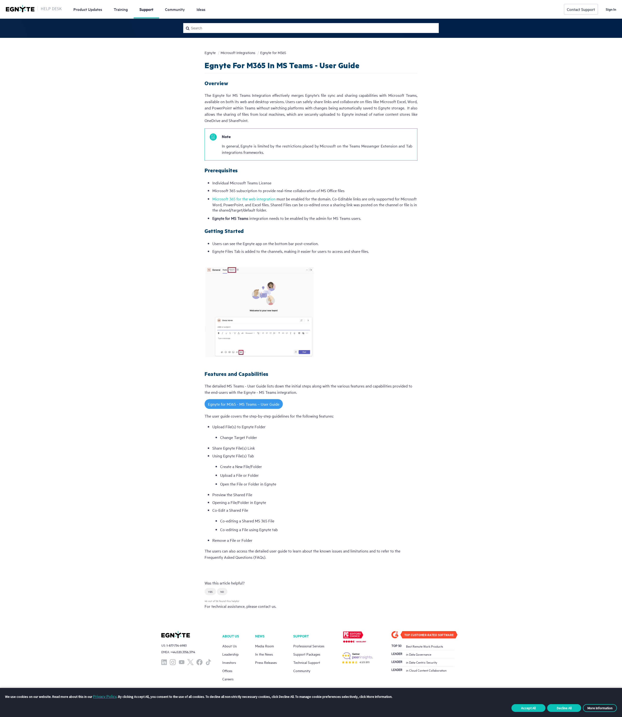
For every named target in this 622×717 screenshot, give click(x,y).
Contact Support (581, 9)
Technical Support (306, 662)
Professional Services (308, 645)
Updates (87, 9)
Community (175, 9)
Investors (229, 662)
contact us (267, 606)
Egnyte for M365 (273, 52)
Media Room (264, 645)
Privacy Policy (105, 696)
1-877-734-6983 (176, 645)
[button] (210, 591)
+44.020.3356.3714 (182, 652)
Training (121, 9)
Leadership (230, 654)
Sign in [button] (611, 9)
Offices (227, 670)
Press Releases (266, 662)
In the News (264, 654)
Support (146, 9)
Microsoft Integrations (238, 52)
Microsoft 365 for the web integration (244, 198)
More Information (600, 708)
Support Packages (306, 654)
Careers (227, 678)
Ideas (201, 9)
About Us (229, 645)
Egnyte (210, 52)
